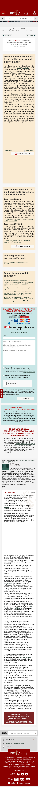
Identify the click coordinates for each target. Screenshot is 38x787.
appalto (31, 606)
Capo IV (11, 31)
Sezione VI (19, 31)
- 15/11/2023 (16, 301)
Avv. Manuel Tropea (25, 759)
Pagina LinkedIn (26, 773)
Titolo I (4, 31)
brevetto (6, 507)
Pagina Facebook (18, 773)
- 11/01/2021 (18, 284)
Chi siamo (20, 768)
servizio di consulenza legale (25, 444)
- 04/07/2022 (19, 297)
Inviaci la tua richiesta (10, 418)
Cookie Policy (13, 768)
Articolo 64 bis (29, 31)
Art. (8, 35)
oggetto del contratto (24, 657)
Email (5, 336)
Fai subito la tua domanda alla (19, 718)
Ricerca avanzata (36, 18)
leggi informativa (29, 372)
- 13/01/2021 (15, 280)
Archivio (27, 768)
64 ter (19, 68)
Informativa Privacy (28, 766)
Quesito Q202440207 (9, 462)
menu (3, 13)
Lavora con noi (19, 770)
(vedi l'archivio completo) (19, 332)
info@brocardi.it (17, 766)
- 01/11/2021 (18, 293)
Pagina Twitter (22, 773)
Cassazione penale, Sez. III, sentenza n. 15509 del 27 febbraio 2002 (17, 241)
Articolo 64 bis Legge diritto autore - (25, 460)
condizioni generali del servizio (15, 370)
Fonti (4, 29)
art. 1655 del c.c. (17, 608)
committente (8, 583)
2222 (5, 606)
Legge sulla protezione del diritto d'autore (19, 29)
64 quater (26, 68)
